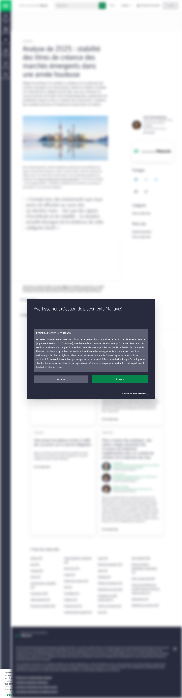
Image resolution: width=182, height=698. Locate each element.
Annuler (61, 379)
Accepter (120, 379)
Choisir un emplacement (134, 394)
